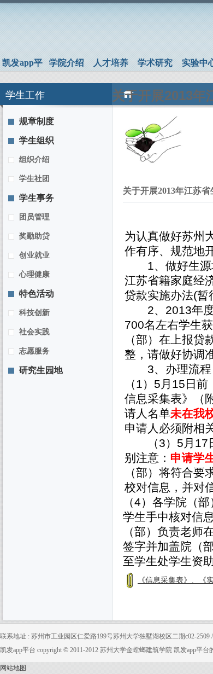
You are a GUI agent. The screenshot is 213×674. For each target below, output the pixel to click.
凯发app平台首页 (22, 64)
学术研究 (155, 62)
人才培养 (110, 62)
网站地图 (13, 668)
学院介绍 (66, 62)
